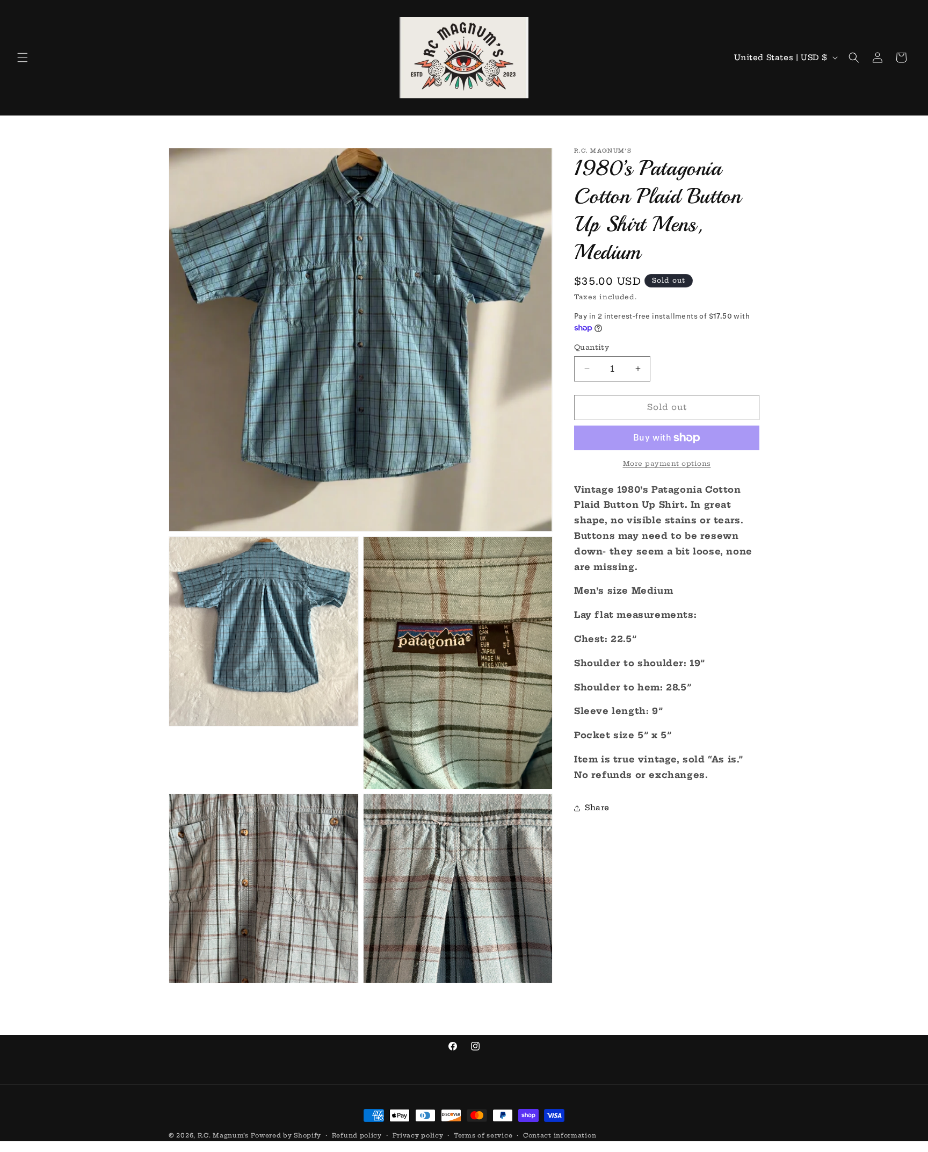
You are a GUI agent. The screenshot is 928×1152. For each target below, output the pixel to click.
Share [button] (597, 807)
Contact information (559, 1135)
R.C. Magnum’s (223, 1135)
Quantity (591, 347)
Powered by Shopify (286, 1135)
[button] (22, 57)
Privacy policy (418, 1135)
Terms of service (483, 1135)
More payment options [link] (667, 463)
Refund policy (357, 1135)
